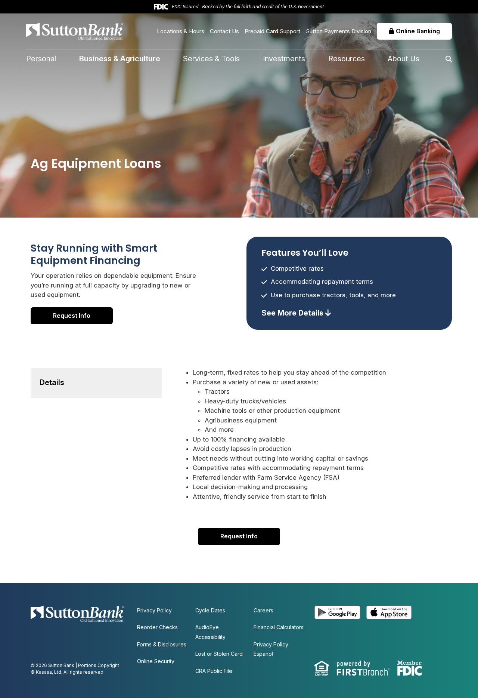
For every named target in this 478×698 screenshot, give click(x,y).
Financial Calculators (279, 627)
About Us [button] (403, 58)
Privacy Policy (154, 610)
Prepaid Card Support (272, 31)
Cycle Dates (210, 610)
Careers (263, 610)
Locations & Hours (180, 31)
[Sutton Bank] (74, 30)
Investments (284, 58)
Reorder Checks (157, 627)
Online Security (155, 661)
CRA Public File (213, 671)
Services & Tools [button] (211, 58)
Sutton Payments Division (338, 31)
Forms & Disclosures (161, 644)
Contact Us (224, 31)
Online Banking (418, 31)
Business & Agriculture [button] (119, 58)
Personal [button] (41, 58)
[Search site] (435, 59)
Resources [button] (346, 58)
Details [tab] (52, 382)
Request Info (71, 315)
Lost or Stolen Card (219, 654)
